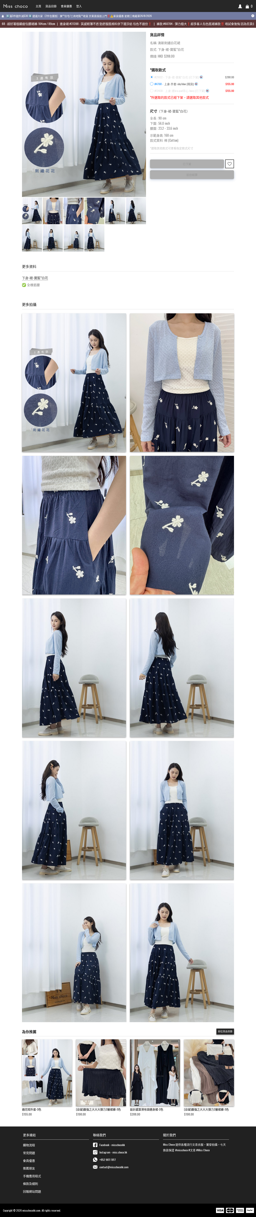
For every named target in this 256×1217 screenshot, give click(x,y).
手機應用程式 (32, 1176)
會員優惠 (29, 1160)
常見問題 (29, 1152)
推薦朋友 (29, 1168)
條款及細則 (30, 1183)
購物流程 (29, 1145)
